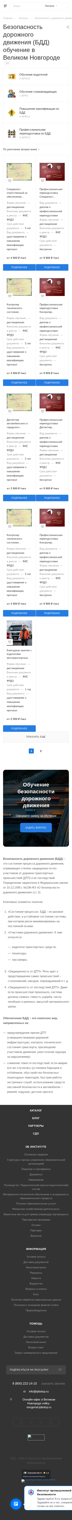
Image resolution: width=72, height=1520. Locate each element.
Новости (36, 1278)
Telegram (26, 1422)
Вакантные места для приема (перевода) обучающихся (36, 1214)
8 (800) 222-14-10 (24, 1383)
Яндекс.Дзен (55, 1422)
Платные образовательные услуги (36, 1203)
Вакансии (36, 1235)
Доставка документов (36, 1262)
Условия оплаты (36, 1256)
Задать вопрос (35, 827)
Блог (36, 1118)
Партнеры (36, 1125)
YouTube (36, 1422)
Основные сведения (36, 1154)
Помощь (36, 1323)
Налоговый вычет (36, 1267)
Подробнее (19, 267)
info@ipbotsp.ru (39, 1391)
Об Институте (36, 1146)
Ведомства (36, 1283)
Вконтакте (16, 1422)
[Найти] (63, 6)
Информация (36, 1249)
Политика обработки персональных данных (36, 1299)
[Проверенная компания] (38, 1479)
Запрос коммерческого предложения (36, 1352)
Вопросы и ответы (36, 1289)
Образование (36, 1179)
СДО (36, 1133)
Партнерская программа (36, 1219)
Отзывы (36, 1225)
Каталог (36, 1110)
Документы (36, 1174)
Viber (46, 1422)
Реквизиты (36, 1272)
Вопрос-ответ (36, 1347)
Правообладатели (36, 1310)
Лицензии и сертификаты (36, 1169)
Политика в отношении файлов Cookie (36, 1305)
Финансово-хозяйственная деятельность (36, 1209)
